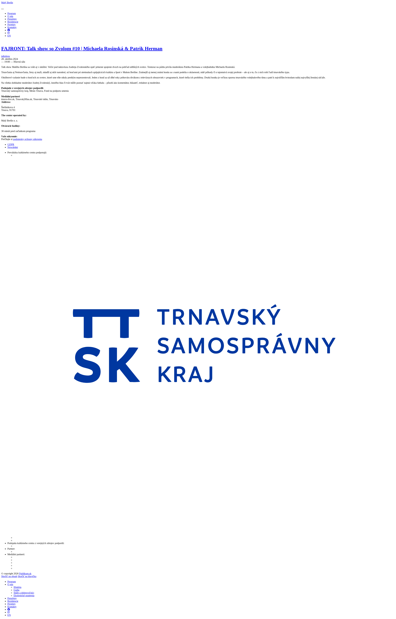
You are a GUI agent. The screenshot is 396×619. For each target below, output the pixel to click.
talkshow (5, 56)
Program (11, 13)
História (17, 587)
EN (9, 35)
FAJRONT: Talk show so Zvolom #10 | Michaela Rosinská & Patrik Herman (81, 48)
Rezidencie (12, 21)
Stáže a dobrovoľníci (24, 592)
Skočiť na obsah (9, 576)
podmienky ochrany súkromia (27, 139)
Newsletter (12, 147)
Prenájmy (12, 19)
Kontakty (12, 27)
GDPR (10, 144)
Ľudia (16, 590)
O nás (10, 16)
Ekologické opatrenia (24, 595)
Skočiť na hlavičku (27, 576)
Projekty (11, 24)
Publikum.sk (25, 573)
